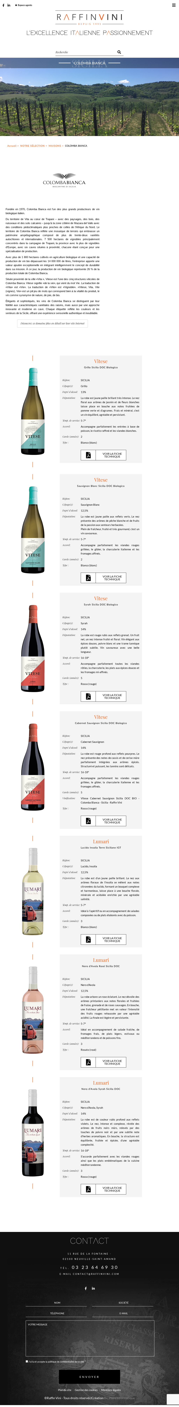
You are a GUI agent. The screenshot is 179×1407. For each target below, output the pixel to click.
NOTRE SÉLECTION (32, 146)
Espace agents (25, 5)
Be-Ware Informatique (119, 1398)
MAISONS (55, 146)
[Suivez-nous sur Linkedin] (9, 5)
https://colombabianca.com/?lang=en (52, 323)
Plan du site (64, 1389)
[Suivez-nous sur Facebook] (3, 5)
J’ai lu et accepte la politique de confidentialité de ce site (56, 1361)
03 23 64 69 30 (95, 1267)
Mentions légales (111, 1389)
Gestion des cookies (86, 1389)
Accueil (11, 146)
